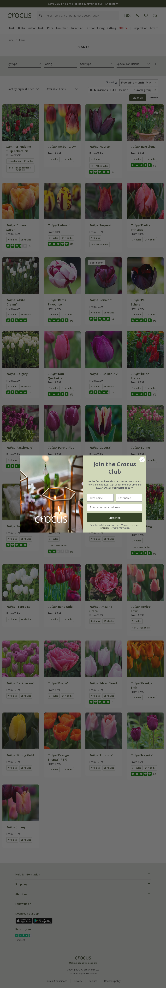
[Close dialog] (142, 459)
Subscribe (115, 518)
